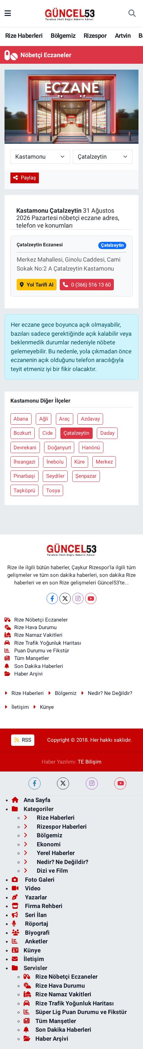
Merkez (104, 462)
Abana (21, 419)
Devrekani (25, 447)
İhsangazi (24, 462)
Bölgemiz (63, 35)
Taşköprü (24, 490)
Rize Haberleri (24, 35)
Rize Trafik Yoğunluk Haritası (47, 643)
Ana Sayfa (37, 799)
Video (32, 888)
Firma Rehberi (43, 905)
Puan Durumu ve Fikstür (41, 650)
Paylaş (28, 178)
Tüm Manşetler (31, 658)
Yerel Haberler (55, 852)
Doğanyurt (59, 447)
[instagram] (92, 783)
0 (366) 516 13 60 (91, 285)
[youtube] (120, 783)
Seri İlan (35, 914)
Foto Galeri (39, 879)
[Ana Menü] (8, 13)
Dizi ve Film (51, 870)
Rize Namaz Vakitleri (38, 635)
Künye (47, 707)
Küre (79, 462)
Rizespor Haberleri (61, 826)
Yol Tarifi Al (40, 285)
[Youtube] (90, 598)
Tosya (53, 490)
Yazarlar (35, 897)
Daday (107, 433)
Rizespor (95, 35)
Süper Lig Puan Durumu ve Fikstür (81, 1011)
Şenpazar (85, 476)
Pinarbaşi (24, 476)
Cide (47, 433)
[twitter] (63, 783)
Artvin (123, 35)
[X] (65, 598)
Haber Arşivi (28, 674)
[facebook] (34, 783)
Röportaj (36, 923)
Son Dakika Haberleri (38, 666)
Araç (64, 419)
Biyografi (37, 932)
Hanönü (91, 447)
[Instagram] (78, 598)
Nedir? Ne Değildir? (110, 693)
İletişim (20, 707)
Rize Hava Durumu (35, 627)
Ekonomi (48, 844)
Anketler (36, 941)
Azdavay (90, 419)
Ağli (43, 419)
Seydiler (55, 476)
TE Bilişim (89, 762)
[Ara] (132, 13)
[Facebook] (52, 598)
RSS (25, 740)
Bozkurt (22, 433)
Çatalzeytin (76, 433)
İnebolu (55, 462)
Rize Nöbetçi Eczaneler (41, 620)
